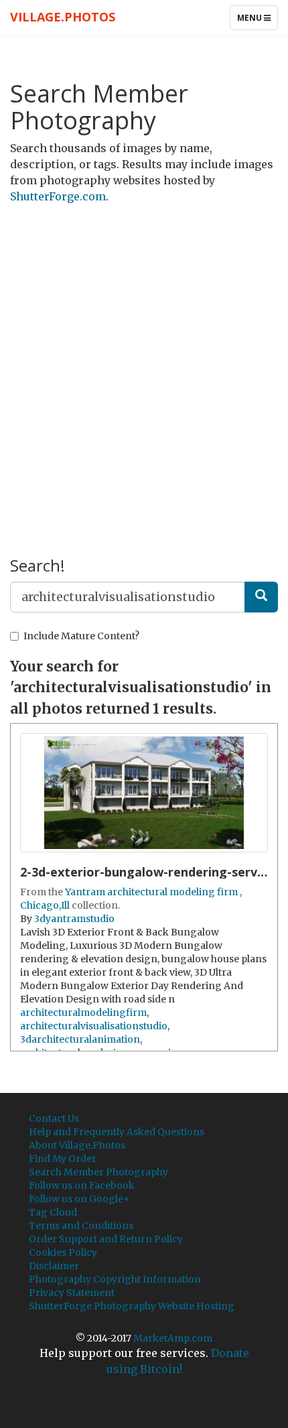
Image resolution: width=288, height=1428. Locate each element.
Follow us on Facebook (82, 1185)
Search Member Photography (98, 1172)
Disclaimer (54, 1266)
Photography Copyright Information (115, 1279)
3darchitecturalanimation (80, 1039)
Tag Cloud (53, 1212)
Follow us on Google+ (79, 1199)
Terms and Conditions (81, 1226)
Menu (257, 20)
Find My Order (62, 1159)
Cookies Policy (63, 1252)
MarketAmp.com (172, 1338)
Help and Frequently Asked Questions (116, 1132)
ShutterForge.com (58, 196)
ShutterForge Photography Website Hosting (131, 1306)
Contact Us (54, 1118)
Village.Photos (62, 17)
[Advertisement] (144, 362)
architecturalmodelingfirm (83, 1013)
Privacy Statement (72, 1293)
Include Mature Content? (81, 636)
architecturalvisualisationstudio (93, 1026)
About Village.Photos (77, 1145)
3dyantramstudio (74, 919)
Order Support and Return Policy (106, 1239)
